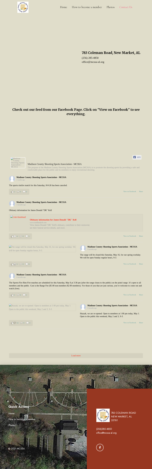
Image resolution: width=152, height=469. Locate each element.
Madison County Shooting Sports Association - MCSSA (41, 177)
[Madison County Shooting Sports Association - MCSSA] (18, 162)
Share (141, 191)
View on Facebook (130, 191)
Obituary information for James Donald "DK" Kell (53, 220)
